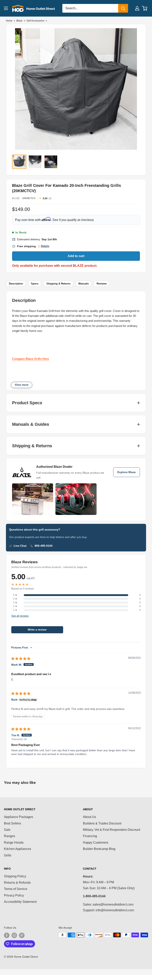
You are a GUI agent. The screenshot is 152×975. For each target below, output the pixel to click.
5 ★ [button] (15, 595)
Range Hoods (14, 842)
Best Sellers (12, 823)
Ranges (9, 836)
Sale (7, 829)
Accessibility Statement (20, 901)
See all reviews (20, 616)
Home (9, 20)
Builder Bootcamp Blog (99, 849)
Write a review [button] (37, 629)
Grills (7, 855)
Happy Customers (95, 842)
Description (16, 283)
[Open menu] (6, 8)
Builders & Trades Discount (102, 823)
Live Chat (20, 545)
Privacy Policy (14, 895)
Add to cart (76, 256)
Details (45, 246)
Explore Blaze (126, 472)
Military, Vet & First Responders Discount (111, 829)
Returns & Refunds (17, 882)
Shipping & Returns (58, 283)
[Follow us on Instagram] (14, 935)
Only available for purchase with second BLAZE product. (54, 265)
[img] (20, 658)
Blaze (19, 20)
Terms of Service (15, 889)
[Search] (123, 8)
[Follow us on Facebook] (7, 935)
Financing (90, 836)
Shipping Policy (15, 876)
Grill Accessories (35, 20)
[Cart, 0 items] (144, 8)
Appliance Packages (18, 817)
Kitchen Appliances (17, 849)
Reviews (102, 283)
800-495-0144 (43, 545)
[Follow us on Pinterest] (22, 935)
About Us (89, 817)
